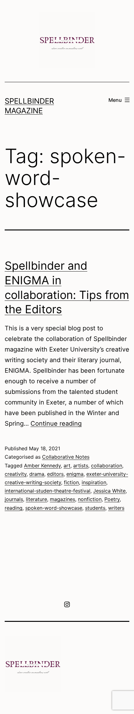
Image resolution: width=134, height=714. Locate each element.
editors (55, 474)
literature (36, 499)
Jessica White (109, 491)
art (67, 465)
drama (36, 474)
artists (80, 465)
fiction (71, 482)
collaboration (106, 465)
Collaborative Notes (65, 457)
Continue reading (56, 423)
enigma (75, 474)
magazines (62, 499)
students (95, 508)
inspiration (94, 482)
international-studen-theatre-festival (47, 491)
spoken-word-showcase (53, 508)
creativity (15, 474)
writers (116, 508)
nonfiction (90, 499)
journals (14, 499)
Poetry (112, 499)
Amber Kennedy (42, 465)
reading (13, 508)
